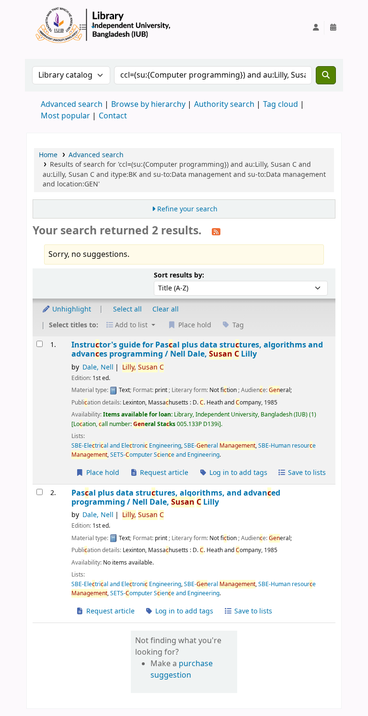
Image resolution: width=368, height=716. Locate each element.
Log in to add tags (237, 473)
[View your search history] (333, 28)
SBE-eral (219, 445)
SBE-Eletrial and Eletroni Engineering (126, 445)
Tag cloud (280, 104)
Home (48, 155)
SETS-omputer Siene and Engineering (164, 454)
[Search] (326, 75)
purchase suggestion (181, 669)
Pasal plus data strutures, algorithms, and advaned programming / (175, 497)
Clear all (165, 309)
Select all (127, 309)
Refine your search (187, 209)
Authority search (224, 104)
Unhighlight (70, 309)
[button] (87, 28)
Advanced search (72, 104)
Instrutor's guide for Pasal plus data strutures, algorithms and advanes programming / (197, 349)
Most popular (65, 116)
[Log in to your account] (316, 28)
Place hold (101, 473)
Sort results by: (179, 275)
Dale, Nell (98, 367)
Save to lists (306, 473)
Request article (163, 473)
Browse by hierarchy (148, 104)
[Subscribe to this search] (216, 231)
